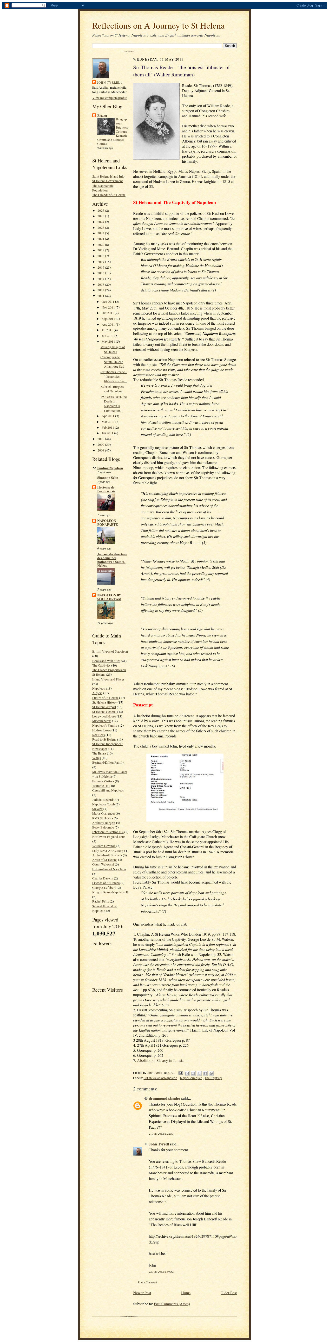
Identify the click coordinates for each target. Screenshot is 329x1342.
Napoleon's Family (104, 725)
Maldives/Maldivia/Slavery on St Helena (109, 774)
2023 (101, 227)
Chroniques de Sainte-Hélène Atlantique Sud (112, 362)
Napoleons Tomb (103, 804)
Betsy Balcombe (103, 827)
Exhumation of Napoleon (109, 869)
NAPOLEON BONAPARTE (107, 522)
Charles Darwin (102, 878)
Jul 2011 (108, 330)
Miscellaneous (101, 720)
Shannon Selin (107, 477)
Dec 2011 (108, 301)
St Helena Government (107, 181)
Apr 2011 (108, 416)
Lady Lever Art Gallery (108, 850)
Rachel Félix (100, 901)
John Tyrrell (110, 82)
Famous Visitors (103, 781)
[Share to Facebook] (205, 1073)
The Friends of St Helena (108, 194)
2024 (101, 221)
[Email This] (187, 1073)
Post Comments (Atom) (172, 1303)
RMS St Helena (102, 818)
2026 (101, 210)
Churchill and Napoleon (108, 790)
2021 (101, 238)
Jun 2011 (108, 335)
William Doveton (104, 845)
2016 (101, 267)
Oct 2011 (108, 312)
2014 (101, 278)
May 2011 (109, 341)
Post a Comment (147, 1282)
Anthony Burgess (103, 822)
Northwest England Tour (108, 836)
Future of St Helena (105, 697)
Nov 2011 (109, 307)
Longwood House (104, 716)
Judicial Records (103, 799)
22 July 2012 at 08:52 (161, 1271)
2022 (101, 233)
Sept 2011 (109, 318)
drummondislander (164, 1098)
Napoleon (98, 688)
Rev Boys (98, 734)
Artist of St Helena (104, 859)
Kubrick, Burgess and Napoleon (112, 388)
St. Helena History (104, 702)
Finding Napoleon (110, 468)
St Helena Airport (104, 707)
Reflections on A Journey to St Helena (158, 25)
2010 (101, 438)
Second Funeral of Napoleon (104, 908)
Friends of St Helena (106, 882)
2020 (101, 244)
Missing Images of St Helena (112, 349)
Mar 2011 (108, 421)
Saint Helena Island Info (108, 176)
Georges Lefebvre (104, 887)
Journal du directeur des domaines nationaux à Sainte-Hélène (112, 560)
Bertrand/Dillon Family (108, 762)
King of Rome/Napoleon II (110, 892)
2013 (101, 284)
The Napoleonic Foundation (102, 187)
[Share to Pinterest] (211, 1073)
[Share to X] (199, 1073)
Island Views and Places (108, 679)
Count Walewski (103, 864)
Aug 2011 (109, 324)
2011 (101, 295)
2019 (101, 250)
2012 (101, 290)
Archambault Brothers (107, 855)
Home (186, 1292)
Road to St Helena (104, 739)
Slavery (97, 808)
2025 (101, 216)
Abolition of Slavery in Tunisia (160, 1060)
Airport (97, 693)
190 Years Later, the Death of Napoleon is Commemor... (113, 403)
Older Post (229, 1292)
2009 (101, 444)
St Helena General (104, 711)
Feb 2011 (108, 427)
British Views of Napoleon (110, 651)
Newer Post (142, 1292)
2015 (101, 273)
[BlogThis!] (193, 1073)
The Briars (99, 753)
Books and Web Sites (106, 660)
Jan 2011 (108, 433)
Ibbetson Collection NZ (108, 831)
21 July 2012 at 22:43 (161, 1133)
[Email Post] (180, 1073)
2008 (101, 450)
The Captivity (101, 665)
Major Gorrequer (103, 813)
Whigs (96, 757)
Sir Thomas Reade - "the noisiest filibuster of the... (113, 376)
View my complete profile (109, 97)
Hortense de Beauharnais (106, 489)
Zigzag (102, 115)
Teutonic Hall (101, 785)
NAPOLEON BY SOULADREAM (109, 597)
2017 (101, 261)
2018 (101, 256)
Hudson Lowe (101, 730)
